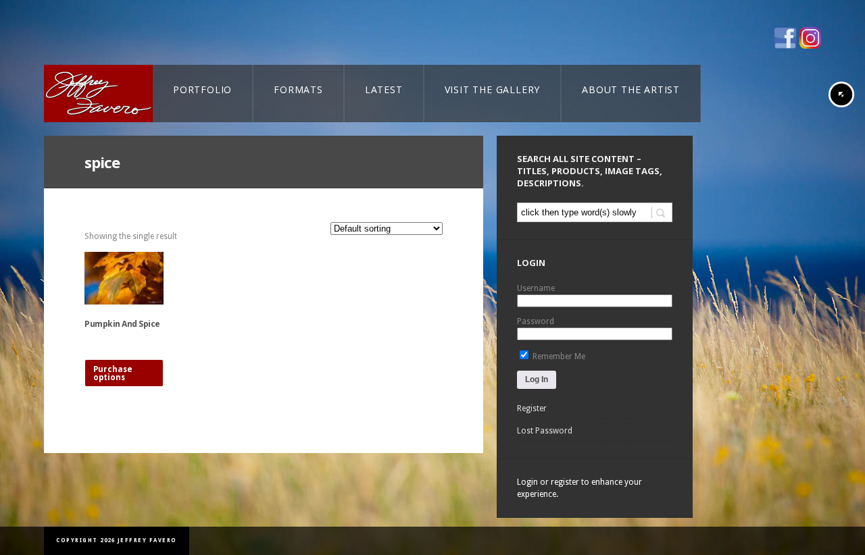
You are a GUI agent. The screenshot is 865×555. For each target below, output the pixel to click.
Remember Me (557, 356)
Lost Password (544, 430)
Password (535, 321)
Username (536, 288)
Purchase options (112, 373)
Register (532, 408)
